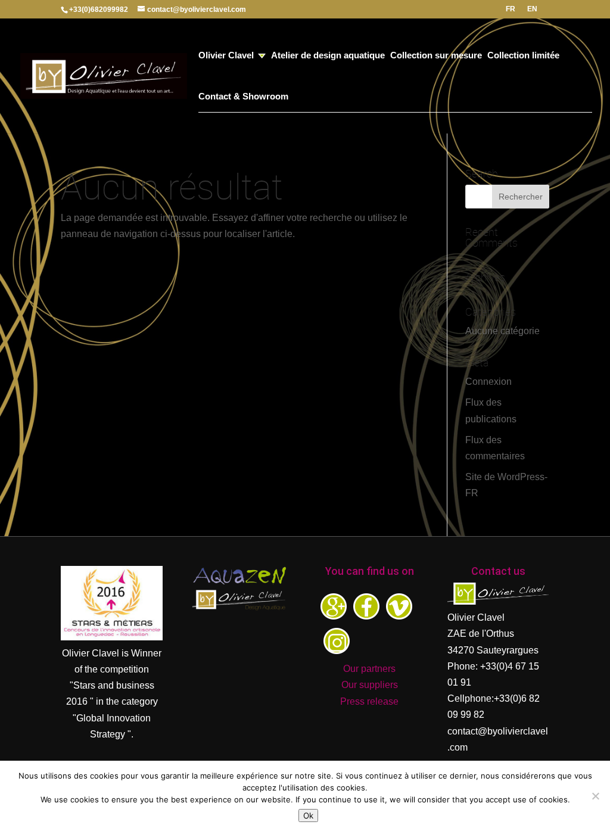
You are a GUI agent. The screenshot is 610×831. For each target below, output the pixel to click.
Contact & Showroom (243, 96)
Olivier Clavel (226, 55)
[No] (595, 796)
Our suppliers (369, 685)
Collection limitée (523, 55)
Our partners (369, 669)
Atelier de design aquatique (328, 55)
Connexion (488, 381)
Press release (369, 701)
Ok (308, 815)
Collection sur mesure (436, 55)
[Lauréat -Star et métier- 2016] (112, 637)
